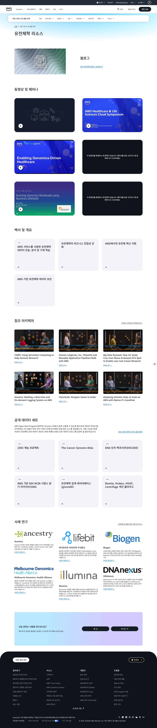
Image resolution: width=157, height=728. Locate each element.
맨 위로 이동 (77, 708)
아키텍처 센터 (52, 691)
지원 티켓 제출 (119, 679)
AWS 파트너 (51, 704)
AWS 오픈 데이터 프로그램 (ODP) (130, 431)
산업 (15, 26)
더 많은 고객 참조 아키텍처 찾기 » (132, 323)
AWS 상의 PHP (85, 695)
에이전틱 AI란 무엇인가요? (22, 683)
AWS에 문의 (118, 674)
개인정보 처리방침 (18, 721)
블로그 (15, 700)
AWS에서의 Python (87, 687)
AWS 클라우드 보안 (20, 691)
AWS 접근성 (118, 700)
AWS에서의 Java (86, 691)
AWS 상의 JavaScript (88, 700)
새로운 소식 (17, 695)
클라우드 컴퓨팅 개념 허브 (22, 687)
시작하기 (50, 674)
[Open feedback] (155, 364)
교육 (48, 679)
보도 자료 (16, 704)
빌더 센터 (83, 674)
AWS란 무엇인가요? (20, 674)
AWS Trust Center (53, 683)
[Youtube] (136, 717)
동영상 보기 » (18, 362)
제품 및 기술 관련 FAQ (55, 695)
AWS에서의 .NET (86, 683)
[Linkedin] (126, 717)
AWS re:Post (119, 683)
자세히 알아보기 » (20, 552)
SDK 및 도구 (84, 679)
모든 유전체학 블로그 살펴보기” (91, 66)
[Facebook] (123, 717)
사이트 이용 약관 (33, 721)
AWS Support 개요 (121, 691)
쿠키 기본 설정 (66, 721)
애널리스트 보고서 (53, 700)
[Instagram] (130, 717)
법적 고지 (117, 704)
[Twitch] (133, 717)
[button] (31, 9)
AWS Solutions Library (55, 687)
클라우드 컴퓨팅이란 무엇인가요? (25, 679)
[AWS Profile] (149, 2)
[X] (119, 717)
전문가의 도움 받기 (121, 695)
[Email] (143, 717)
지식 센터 (117, 687)
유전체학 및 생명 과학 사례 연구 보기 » (130, 524)
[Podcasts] (140, 717)
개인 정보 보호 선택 (48, 721)
